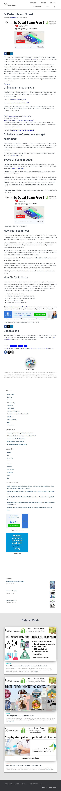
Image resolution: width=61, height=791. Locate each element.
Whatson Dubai (49, 348)
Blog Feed (43, 2)
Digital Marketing (37, 6)
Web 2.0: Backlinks (11, 419)
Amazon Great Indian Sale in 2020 (19, 103)
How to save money (25, 348)
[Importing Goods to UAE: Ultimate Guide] (30, 693)
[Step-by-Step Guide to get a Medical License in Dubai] (30, 743)
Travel (8, 475)
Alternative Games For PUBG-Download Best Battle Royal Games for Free (24, 502)
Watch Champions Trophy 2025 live (15, 441)
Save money (34, 348)
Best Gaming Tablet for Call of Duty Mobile (17, 444)
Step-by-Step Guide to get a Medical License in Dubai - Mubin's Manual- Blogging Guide (28, 486)
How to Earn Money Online (13, 411)
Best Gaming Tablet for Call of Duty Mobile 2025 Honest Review (22, 496)
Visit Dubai (42, 348)
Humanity (9, 463)
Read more (35, 671)
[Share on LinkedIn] (11, 53)
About (47, 6)
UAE (39, 348)
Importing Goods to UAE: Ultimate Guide (16, 438)
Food (8, 461)
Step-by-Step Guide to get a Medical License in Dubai (24, 765)
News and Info (10, 469)
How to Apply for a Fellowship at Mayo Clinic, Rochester (20, 433)
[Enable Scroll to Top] (58, 788)
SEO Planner (10, 416)
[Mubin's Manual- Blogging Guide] (10, 5)
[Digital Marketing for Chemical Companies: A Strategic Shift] (30, 643)
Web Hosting (10, 408)
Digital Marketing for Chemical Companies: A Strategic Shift (21, 435)
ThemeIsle (54, 787)
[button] (41, 6)
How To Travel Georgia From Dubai (23, 130)
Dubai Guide (9, 348)
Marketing (9, 466)
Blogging (9, 452)
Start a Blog (10, 405)
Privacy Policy (10, 425)
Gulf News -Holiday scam (16, 168)
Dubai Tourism (16, 348)
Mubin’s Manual (33, 2)
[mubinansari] (30, 362)
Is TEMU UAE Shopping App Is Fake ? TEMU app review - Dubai (21, 491)
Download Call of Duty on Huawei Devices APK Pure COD (20, 507)
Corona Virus (10, 458)
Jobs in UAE (52, 2)
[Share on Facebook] (5, 53)
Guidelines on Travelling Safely (17, 99)
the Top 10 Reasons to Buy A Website (20, 307)
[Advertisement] (17, 565)
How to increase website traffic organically (17, 414)
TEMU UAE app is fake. (15, 155)
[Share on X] (8, 53)
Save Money (10, 472)
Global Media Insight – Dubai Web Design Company (18, 120)
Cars (8, 455)
